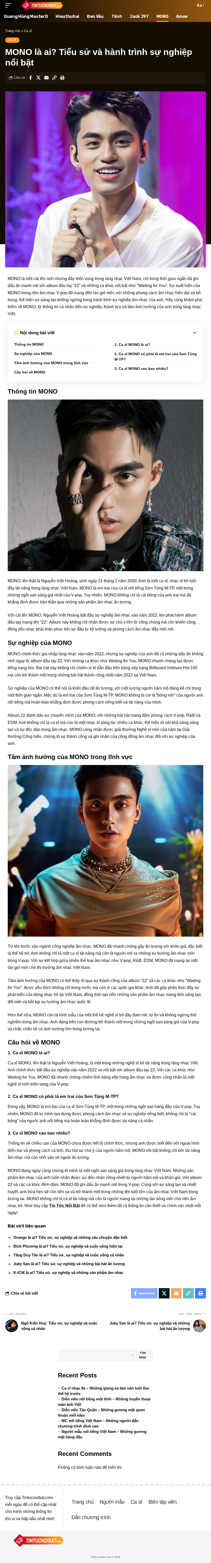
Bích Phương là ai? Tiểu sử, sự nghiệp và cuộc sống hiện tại (67, 1246)
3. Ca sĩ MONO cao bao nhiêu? (141, 368)
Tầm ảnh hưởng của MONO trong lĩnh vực (51, 363)
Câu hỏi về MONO (29, 372)
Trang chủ (12, 31)
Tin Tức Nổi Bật (64, 1205)
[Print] (62, 78)
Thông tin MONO (29, 344)
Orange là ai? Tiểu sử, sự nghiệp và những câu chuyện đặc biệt (70, 1237)
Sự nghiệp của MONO (33, 354)
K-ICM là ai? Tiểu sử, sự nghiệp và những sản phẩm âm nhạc (68, 1272)
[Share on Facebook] (30, 78)
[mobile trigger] (9, 5)
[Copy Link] (54, 78)
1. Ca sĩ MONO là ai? (132, 344)
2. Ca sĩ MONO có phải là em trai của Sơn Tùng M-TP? (156, 356)
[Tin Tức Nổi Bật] (42, 5)
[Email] (46, 78)
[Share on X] (38, 78)
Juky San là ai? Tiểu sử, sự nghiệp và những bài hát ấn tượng (69, 1264)
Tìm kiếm (142, 1355)
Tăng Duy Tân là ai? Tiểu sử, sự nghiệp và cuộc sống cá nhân (68, 1255)
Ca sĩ (28, 31)
